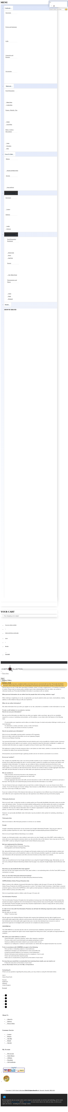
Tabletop (8, 214)
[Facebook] (6, 998)
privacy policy (15, 1102)
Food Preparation (10, 90)
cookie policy (27, 1102)
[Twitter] (6, 1001)
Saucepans (8, 12)
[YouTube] (6, 1007)
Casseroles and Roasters (9, 56)
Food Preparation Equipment (11, 240)
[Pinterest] (6, 1004)
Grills (7, 41)
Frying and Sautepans (11, 27)
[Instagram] (6, 995)
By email (4, 988)
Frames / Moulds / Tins (11, 110)
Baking (8, 159)
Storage (9, 263)
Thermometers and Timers (12, 281)
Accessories (9, 71)
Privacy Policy (5, 673)
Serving (8, 175)
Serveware (8, 197)
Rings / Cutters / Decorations (10, 130)
